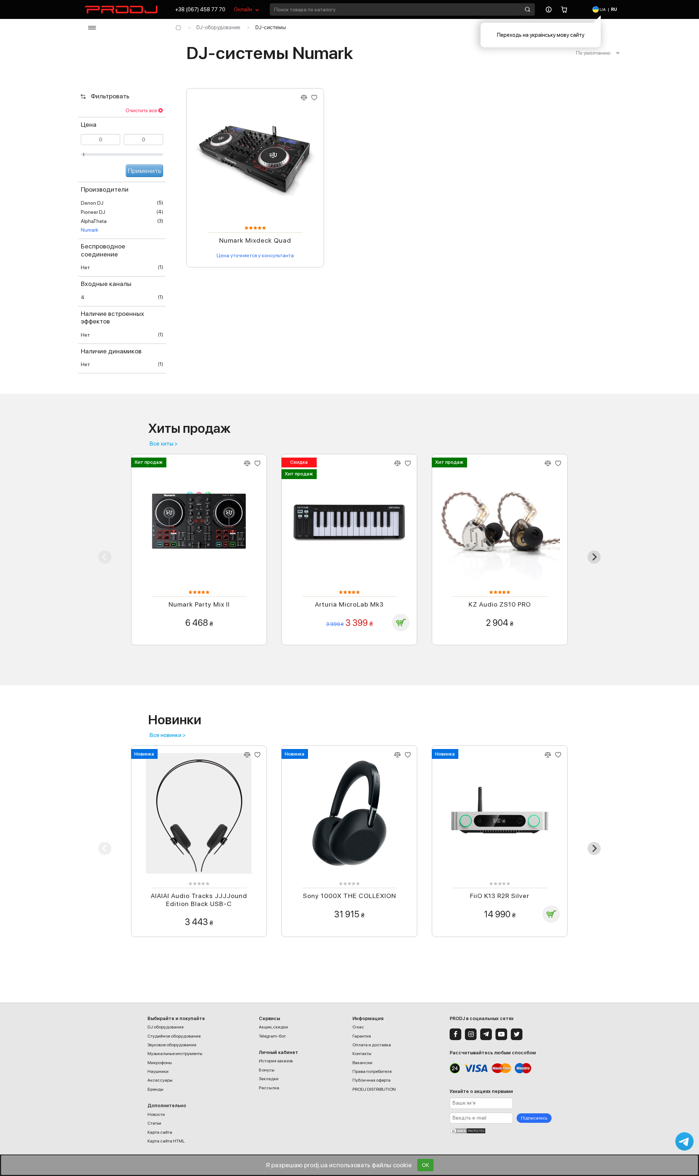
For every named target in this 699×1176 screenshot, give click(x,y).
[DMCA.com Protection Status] (501, 1130)
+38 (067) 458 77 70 (200, 9)
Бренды (155, 1089)
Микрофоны (159, 1062)
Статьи (154, 1123)
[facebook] (455, 1034)
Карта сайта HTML (166, 1141)
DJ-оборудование (218, 27)
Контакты (361, 1053)
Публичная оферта (371, 1080)
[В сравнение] (303, 98)
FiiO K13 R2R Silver (499, 895)
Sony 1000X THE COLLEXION (349, 895)
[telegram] (486, 1034)
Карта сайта (159, 1132)
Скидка (299, 462)
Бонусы (267, 1070)
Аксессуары (160, 1080)
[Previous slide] (104, 557)
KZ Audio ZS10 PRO (500, 604)
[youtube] (501, 1034)
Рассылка (269, 1087)
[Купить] (401, 622)
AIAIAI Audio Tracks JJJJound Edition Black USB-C (199, 900)
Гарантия (361, 1036)
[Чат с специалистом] (684, 1141)
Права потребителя (372, 1071)
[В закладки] (314, 98)
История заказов (276, 1060)
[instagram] (471, 1034)
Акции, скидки (273, 1027)
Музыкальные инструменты (174, 1053)
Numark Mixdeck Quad (255, 240)
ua (602, 9)
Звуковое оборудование (171, 1044)
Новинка (144, 754)
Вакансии (362, 1062)
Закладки (269, 1078)
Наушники (158, 1071)
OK (425, 1165)
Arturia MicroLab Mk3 (349, 604)
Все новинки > (168, 735)
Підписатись (534, 1118)
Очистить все (141, 110)
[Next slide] (594, 557)
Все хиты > (164, 443)
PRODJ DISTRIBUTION (374, 1089)
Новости (156, 1114)
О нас (358, 1027)
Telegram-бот (272, 1036)
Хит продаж (148, 462)
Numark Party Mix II (199, 604)
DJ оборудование (165, 1027)
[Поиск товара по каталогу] (527, 9)
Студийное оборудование (174, 1036)
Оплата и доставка (371, 1044)
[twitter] (516, 1034)
